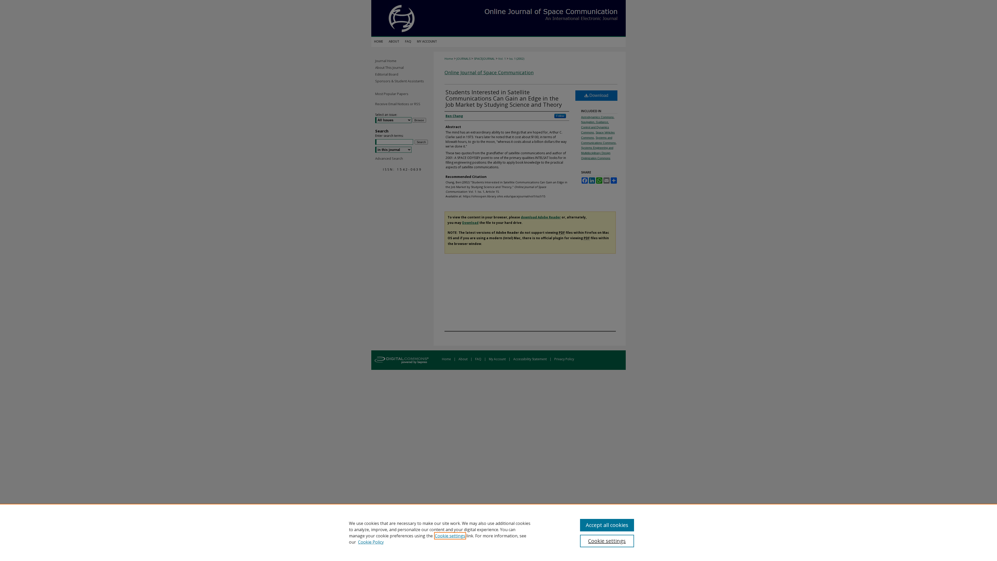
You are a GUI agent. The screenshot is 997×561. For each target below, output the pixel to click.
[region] (498, 532)
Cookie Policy (371, 542)
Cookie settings (450, 536)
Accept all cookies (607, 525)
